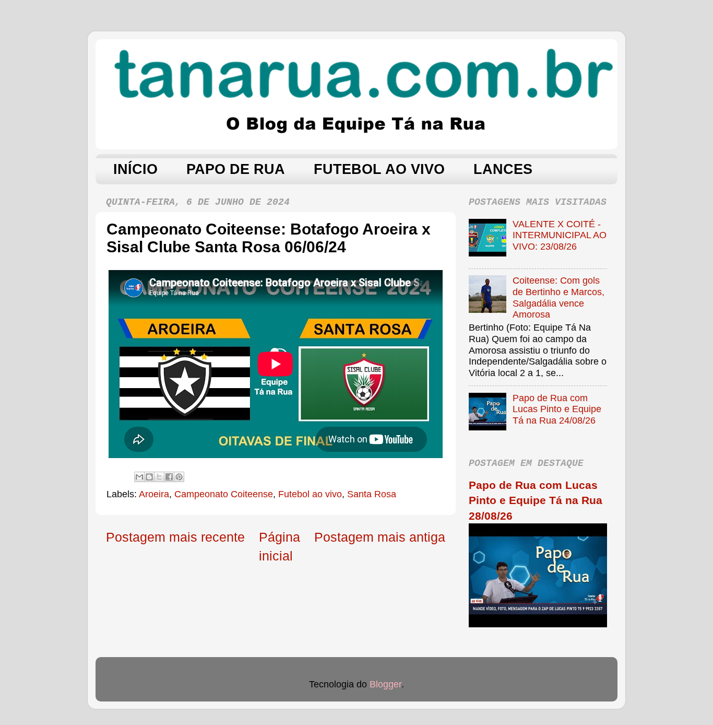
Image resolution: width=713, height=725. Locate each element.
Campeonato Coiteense (223, 494)
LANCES (502, 169)
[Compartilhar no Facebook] (169, 477)
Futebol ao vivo (310, 494)
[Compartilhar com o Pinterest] (179, 477)
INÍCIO (135, 169)
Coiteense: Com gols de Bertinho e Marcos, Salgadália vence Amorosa (558, 297)
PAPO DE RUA (235, 169)
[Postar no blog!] (149, 477)
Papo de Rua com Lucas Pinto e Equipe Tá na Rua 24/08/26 (557, 409)
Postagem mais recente (175, 537)
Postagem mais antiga (379, 537)
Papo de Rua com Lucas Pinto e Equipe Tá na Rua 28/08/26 (535, 500)
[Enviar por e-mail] (139, 477)
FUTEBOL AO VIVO (379, 169)
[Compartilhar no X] (159, 477)
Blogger (385, 684)
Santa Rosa (371, 494)
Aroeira (154, 494)
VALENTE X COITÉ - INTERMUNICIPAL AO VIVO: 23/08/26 (560, 235)
